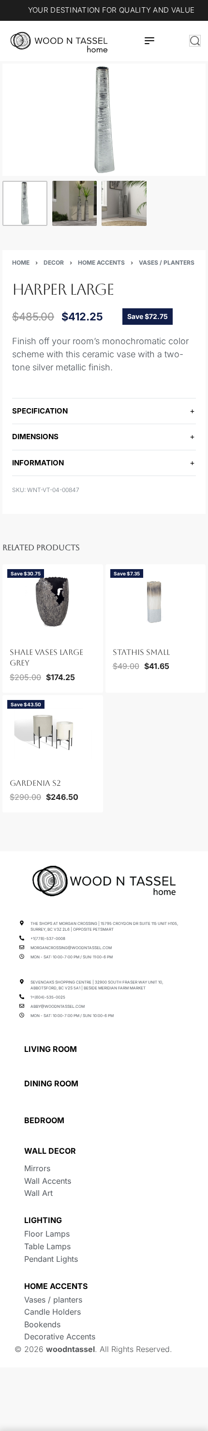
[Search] (195, 40)
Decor (54, 262)
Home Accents (101, 262)
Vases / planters (166, 262)
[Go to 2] (74, 203)
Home (21, 262)
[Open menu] (149, 41)
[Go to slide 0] (10, 633)
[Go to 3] (124, 203)
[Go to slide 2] (21, 633)
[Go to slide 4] (32, 633)
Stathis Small (141, 652)
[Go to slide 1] (16, 633)
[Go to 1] (24, 203)
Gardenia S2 (35, 782)
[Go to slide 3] (27, 633)
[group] (52, 600)
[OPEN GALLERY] (104, 120)
